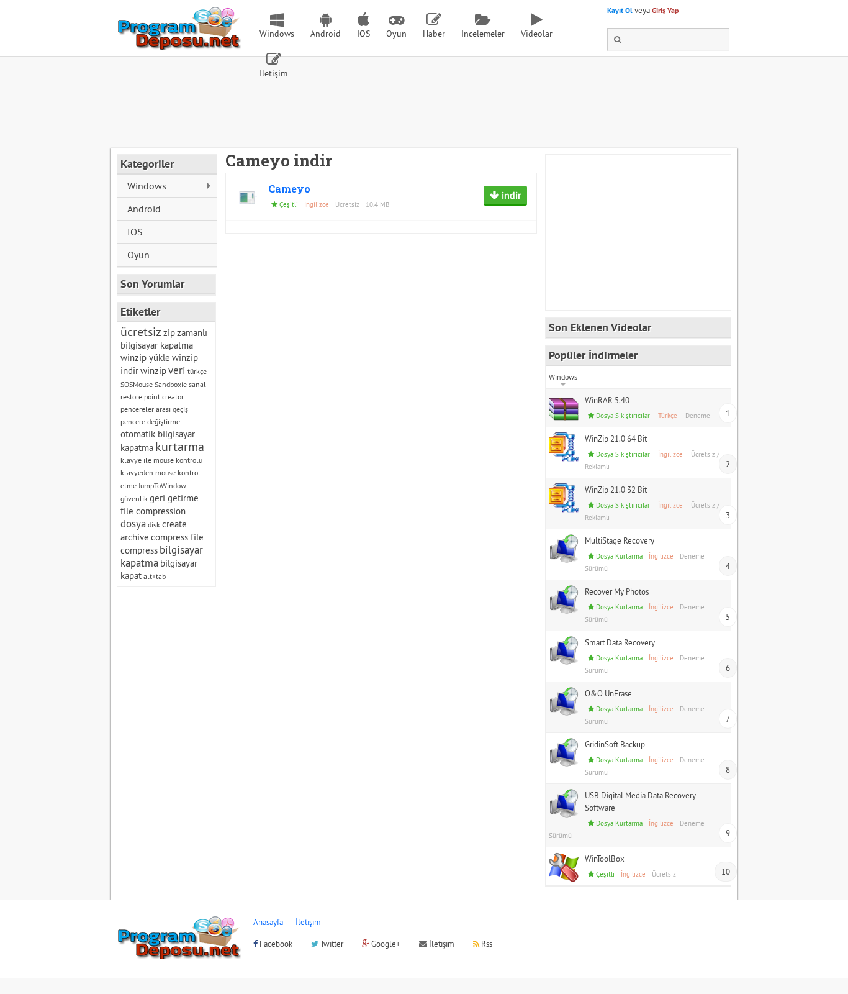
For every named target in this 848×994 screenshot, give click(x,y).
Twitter (330, 944)
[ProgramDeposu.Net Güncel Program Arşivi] (179, 44)
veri (177, 370)
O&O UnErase (608, 693)
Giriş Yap (665, 11)
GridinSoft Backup (615, 744)
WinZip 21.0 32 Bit (616, 490)
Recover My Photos (617, 591)
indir (510, 195)
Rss (485, 944)
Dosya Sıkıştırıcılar (623, 415)
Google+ (384, 944)
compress (139, 550)
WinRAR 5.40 (607, 400)
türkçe (197, 371)
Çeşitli (288, 204)
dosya (133, 524)
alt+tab (154, 576)
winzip (153, 370)
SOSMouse (136, 384)
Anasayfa (268, 922)
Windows (276, 33)
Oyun (396, 33)
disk (154, 524)
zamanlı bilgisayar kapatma (163, 339)
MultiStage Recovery (619, 540)
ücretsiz (140, 331)
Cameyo (289, 188)
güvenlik (134, 498)
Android (325, 33)
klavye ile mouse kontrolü (161, 460)
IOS (363, 33)
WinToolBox (605, 859)
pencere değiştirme (150, 421)
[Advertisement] (424, 114)
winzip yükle (145, 357)
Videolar (537, 33)
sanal (197, 384)
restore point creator (152, 396)
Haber (434, 33)
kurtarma (179, 446)
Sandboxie (171, 384)
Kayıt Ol (620, 11)
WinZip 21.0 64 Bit (616, 439)
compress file (177, 537)
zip (169, 333)
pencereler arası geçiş (154, 409)
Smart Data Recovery (620, 642)
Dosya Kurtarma (619, 556)
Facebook (275, 944)
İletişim (273, 73)
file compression (153, 511)
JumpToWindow (162, 485)
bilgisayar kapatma (161, 556)
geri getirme (174, 498)
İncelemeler (483, 33)
